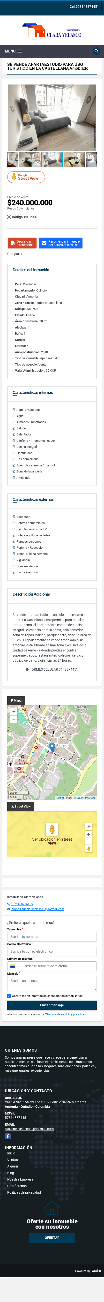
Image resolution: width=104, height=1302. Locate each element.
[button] (92, 88)
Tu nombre (15, 929)
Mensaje (13, 973)
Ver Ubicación (44, 839)
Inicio (11, 1153)
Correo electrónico (20, 944)
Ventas (12, 1160)
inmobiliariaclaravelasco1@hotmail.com (37, 909)
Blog (10, 1173)
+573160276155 (22, 904)
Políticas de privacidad (24, 1192)
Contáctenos (17, 1186)
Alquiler (12, 1166)
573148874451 (87, 6)
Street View (28, 177)
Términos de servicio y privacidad (65, 1014)
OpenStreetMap (86, 798)
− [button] (13, 719)
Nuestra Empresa (20, 1179)
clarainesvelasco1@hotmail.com (29, 1129)
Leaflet (60, 798)
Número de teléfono (20, 959)
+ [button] (13, 712)
